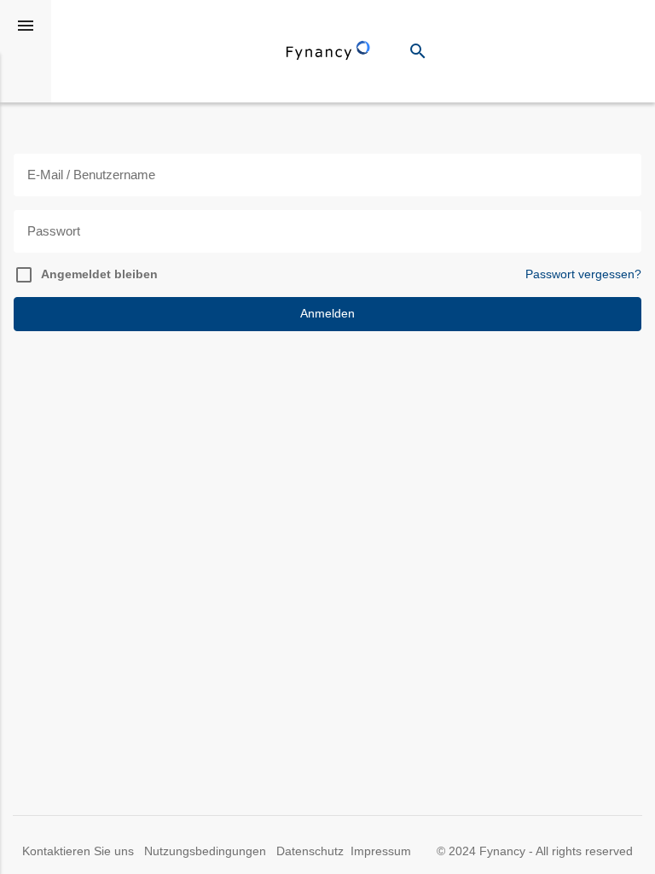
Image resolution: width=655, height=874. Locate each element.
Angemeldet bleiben (99, 274)
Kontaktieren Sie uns (79, 851)
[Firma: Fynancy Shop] (328, 51)
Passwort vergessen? (583, 274)
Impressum (381, 851)
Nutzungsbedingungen (207, 851)
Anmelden (327, 313)
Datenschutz (310, 851)
